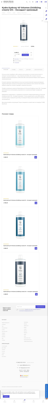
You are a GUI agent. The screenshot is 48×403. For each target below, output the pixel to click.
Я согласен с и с (30, 310)
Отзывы (13, 69)
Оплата (21, 69)
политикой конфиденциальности (26, 310)
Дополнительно (38, 69)
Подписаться (40, 306)
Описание (17, 62)
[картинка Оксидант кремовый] (24, 31)
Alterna (25, 323)
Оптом (3, 351)
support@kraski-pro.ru (25, 365)
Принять (6, 396)
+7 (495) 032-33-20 (21, 362)
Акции (3, 353)
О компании (4, 346)
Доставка (17, 58)
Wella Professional (5, 322)
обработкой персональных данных (32, 309)
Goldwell (3, 324)
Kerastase (26, 322)
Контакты (4, 356)
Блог (3, 354)
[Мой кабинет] (32, 2)
